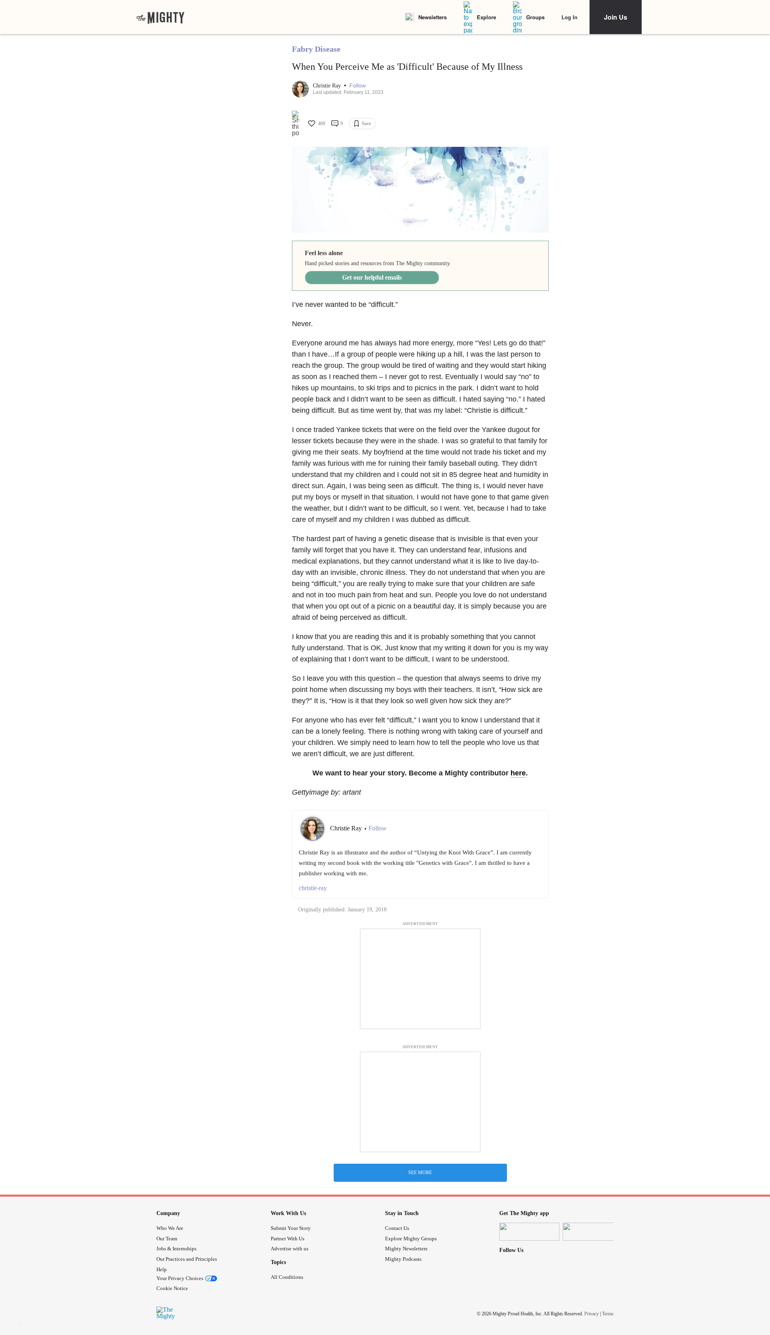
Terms (608, 1314)
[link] (160, 17)
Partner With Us (287, 1239)
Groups (535, 17)
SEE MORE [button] (420, 1172)
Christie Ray (327, 86)
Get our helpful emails (372, 277)
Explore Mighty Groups (411, 1239)
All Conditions (287, 1277)
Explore (486, 17)
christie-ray (313, 888)
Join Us (615, 17)
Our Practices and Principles (186, 1259)
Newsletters (432, 17)
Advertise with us (289, 1249)
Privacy (591, 1314)
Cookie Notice (172, 1288)
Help (161, 1269)
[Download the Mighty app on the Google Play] (593, 1232)
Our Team (166, 1239)
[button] (357, 85)
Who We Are (169, 1228)
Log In (569, 17)
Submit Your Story (291, 1228)
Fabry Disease (316, 49)
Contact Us (397, 1228)
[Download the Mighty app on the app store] (529, 1232)
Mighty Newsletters (406, 1249)
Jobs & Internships (176, 1249)
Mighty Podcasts (403, 1259)
